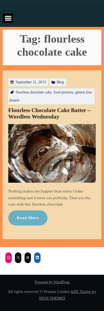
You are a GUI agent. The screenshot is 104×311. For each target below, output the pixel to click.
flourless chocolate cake (33, 92)
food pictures (63, 92)
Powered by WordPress (52, 282)
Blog (60, 82)
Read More (28, 217)
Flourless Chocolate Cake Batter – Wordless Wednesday (49, 113)
